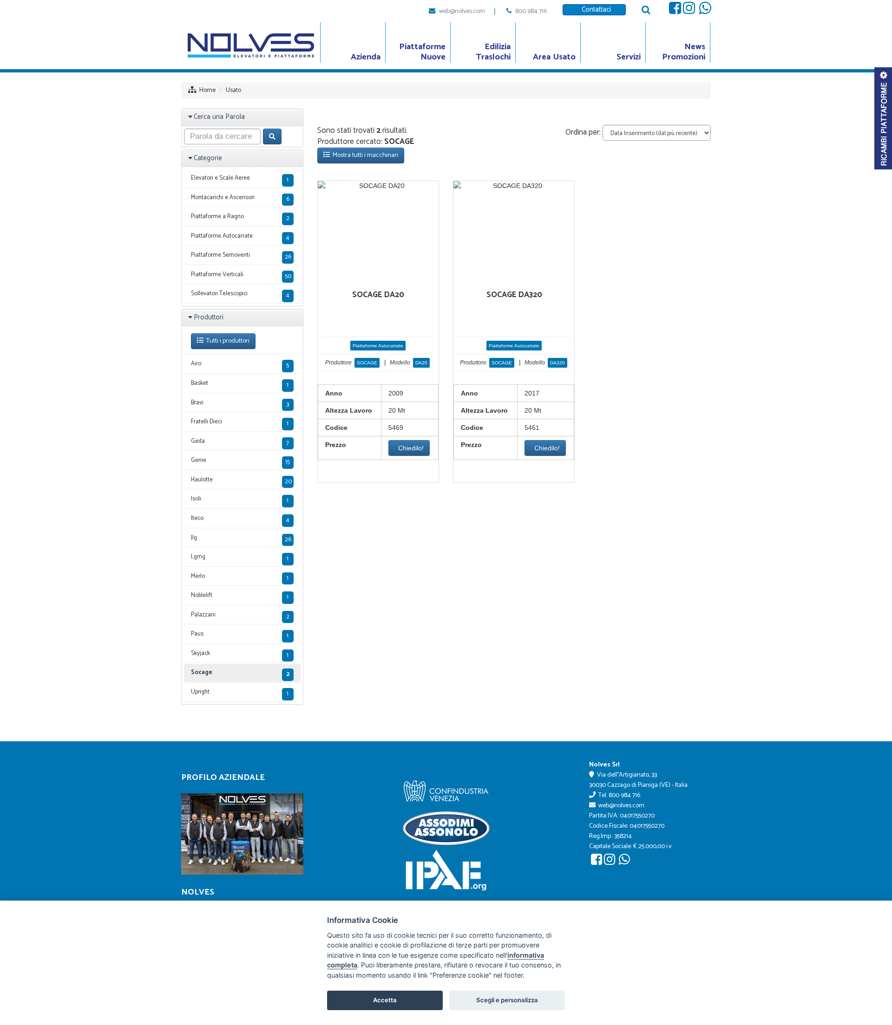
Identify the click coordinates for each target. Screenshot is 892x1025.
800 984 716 (531, 11)
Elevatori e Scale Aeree (240, 179)
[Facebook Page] (675, 10)
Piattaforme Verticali (241, 275)
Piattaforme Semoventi (241, 256)
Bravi (240, 403)
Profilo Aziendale (223, 778)
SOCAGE (367, 362)
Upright (240, 693)
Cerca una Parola (219, 117)
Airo (240, 364)
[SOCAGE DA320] (513, 185)
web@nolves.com (462, 11)
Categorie (208, 158)
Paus (240, 635)
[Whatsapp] (705, 10)
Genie (240, 461)
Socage (240, 673)
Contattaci (594, 9)
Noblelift (240, 596)
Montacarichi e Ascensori (240, 198)
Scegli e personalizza (507, 1000)
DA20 (421, 362)
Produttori (208, 317)
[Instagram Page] (689, 10)
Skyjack (240, 654)
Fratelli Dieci (240, 422)
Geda (240, 442)
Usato (233, 90)
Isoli (240, 500)
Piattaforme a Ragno (240, 217)
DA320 (557, 362)
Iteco (240, 519)
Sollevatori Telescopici (240, 294)
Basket (240, 384)
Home (207, 90)
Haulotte (241, 481)
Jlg (241, 539)
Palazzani (240, 616)
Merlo (240, 577)
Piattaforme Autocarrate (378, 345)
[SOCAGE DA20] (378, 185)
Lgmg (240, 558)
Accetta (385, 1000)
